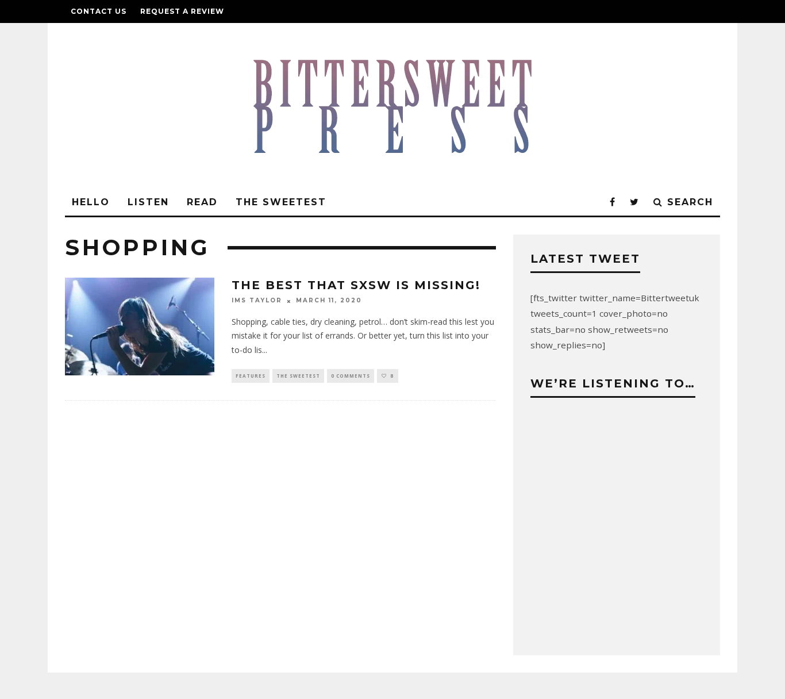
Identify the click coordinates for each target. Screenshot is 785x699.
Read (202, 202)
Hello (91, 202)
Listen (148, 202)
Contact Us (98, 11)
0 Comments (350, 375)
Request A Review (182, 11)
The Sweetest (281, 202)
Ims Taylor (257, 301)
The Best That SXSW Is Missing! (356, 285)
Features (250, 375)
